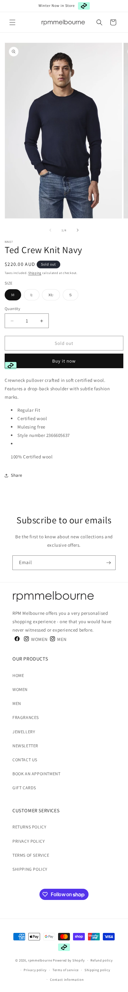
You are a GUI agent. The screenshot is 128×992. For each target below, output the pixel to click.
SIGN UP (41, 513)
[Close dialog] (125, 469)
